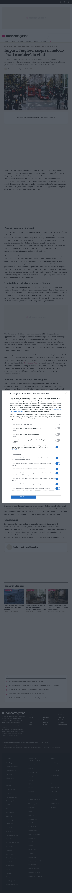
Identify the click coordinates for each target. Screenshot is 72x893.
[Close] (66, 394)
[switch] (57, 428)
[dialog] (36, 446)
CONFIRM (23, 497)
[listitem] (36, 424)
